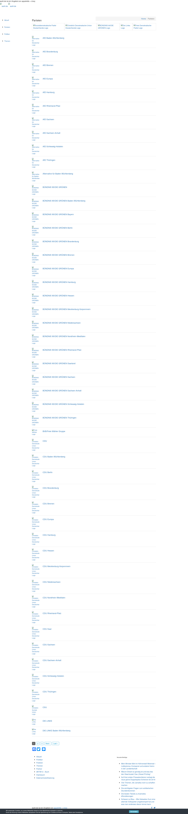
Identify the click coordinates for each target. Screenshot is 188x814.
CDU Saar (47, 628)
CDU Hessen (48, 550)
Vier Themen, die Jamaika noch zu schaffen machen (138, 783)
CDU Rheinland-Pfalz (52, 613)
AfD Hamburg (49, 92)
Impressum (40, 775)
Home (143, 18)
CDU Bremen (48, 503)
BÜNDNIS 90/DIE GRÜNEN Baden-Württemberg (64, 200)
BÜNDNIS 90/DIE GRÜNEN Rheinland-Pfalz (62, 349)
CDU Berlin (47, 472)
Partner (39, 769)
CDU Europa (48, 519)
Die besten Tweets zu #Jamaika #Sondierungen (133, 794)
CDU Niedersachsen (51, 581)
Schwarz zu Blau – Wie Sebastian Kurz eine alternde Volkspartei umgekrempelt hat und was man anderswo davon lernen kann (138, 801)
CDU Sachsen (49, 644)
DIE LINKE (47, 720)
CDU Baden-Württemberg (54, 456)
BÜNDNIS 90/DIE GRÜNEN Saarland (59, 363)
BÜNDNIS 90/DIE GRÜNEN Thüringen (59, 417)
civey (65, 807)
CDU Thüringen (49, 691)
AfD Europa (48, 78)
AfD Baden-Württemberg (53, 37)
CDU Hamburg (49, 534)
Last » (55, 743)
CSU (45, 707)
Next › (48, 743)
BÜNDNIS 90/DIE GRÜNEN (55, 187)
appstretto (57, 807)
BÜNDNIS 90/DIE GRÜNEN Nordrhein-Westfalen (64, 336)
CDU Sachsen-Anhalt (52, 660)
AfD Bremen (48, 65)
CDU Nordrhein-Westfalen (54, 597)
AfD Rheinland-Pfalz (51, 105)
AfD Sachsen (48, 119)
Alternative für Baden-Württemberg (58, 173)
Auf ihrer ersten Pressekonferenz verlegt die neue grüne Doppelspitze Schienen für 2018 (138, 778)
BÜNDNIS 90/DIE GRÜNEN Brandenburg (61, 241)
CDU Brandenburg (51, 487)
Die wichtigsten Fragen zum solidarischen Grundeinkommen (137, 789)
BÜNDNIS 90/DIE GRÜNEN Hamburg (59, 282)
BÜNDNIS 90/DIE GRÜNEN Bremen (58, 254)
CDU (45, 440)
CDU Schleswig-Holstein (53, 675)
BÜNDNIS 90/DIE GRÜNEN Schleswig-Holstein (63, 404)
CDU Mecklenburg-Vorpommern (56, 566)
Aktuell (6, 20)
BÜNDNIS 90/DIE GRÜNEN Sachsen (59, 376)
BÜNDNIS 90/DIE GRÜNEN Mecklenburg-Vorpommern (67, 309)
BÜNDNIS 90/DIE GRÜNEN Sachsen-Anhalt (62, 390)
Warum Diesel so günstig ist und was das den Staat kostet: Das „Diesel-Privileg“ (137, 772)
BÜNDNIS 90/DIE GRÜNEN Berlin (58, 227)
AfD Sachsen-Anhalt (51, 132)
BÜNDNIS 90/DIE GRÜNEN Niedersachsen (62, 322)
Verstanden (133, 812)
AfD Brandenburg (50, 51)
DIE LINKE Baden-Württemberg (56, 730)
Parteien (7, 27)
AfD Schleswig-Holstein (53, 146)
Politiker (7, 34)
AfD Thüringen (49, 160)
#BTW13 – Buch (42, 771)
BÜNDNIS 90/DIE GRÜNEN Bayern (58, 214)
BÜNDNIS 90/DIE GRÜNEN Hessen (58, 295)
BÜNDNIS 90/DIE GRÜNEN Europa (58, 268)
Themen (7, 41)
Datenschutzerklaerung (45, 778)
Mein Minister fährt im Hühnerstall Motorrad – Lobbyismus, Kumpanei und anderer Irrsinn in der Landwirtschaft (138, 766)
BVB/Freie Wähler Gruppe (54, 431)
